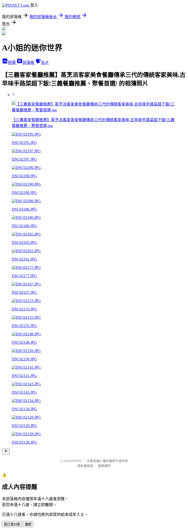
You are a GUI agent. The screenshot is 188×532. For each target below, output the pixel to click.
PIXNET (76, 461)
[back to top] (6, 452)
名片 (45, 62)
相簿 (12, 62)
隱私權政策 (85, 466)
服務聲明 (104, 466)
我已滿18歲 (12, 524)
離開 (28, 524)
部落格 (29, 62)
